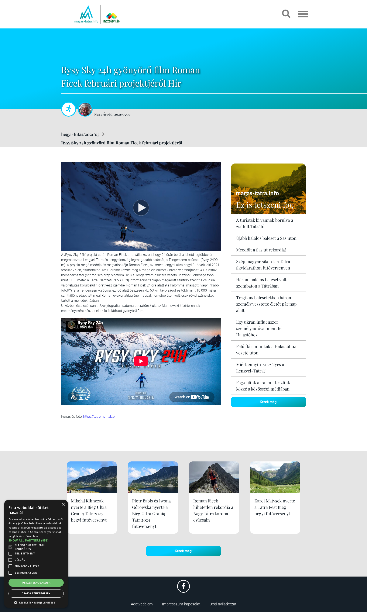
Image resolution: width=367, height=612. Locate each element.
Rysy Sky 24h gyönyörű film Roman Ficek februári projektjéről (121, 142)
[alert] (36, 554)
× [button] (63, 504)
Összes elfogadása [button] (36, 582)
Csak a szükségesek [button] (36, 593)
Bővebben (31, 536)
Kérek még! (268, 402)
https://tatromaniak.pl (99, 417)
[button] (36, 602)
